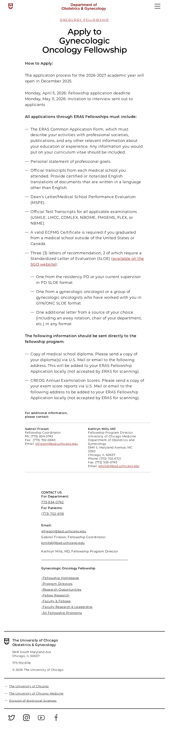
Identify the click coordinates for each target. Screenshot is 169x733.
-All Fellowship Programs (61, 613)
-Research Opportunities (61, 589)
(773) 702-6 (50, 514)
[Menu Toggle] (158, 8)
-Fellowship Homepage (60, 578)
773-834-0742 (52, 502)
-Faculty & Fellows (56, 601)
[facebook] (56, 720)
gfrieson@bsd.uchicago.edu (63, 531)
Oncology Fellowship (84, 20)
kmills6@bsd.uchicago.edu (63, 543)
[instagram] (26, 720)
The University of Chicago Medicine (36, 693)
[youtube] (41, 720)
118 (62, 514)
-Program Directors (57, 584)
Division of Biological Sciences (32, 700)
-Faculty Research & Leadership (66, 607)
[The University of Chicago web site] (10, 6)
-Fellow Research (55, 595)
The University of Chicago (29, 686)
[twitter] (11, 720)
